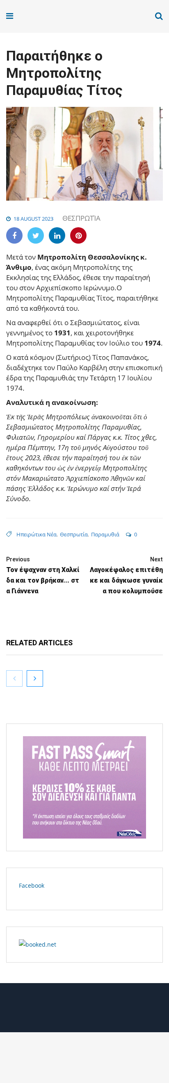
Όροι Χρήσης (84, 1010)
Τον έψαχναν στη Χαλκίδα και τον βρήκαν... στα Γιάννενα (43, 575)
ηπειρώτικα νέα (36, 534)
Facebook (31, 885)
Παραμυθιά (105, 534)
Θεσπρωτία (81, 218)
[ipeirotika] (37, 16)
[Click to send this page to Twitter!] (35, 235)
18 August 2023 (33, 218)
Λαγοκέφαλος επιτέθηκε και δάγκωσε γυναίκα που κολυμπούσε (126, 575)
